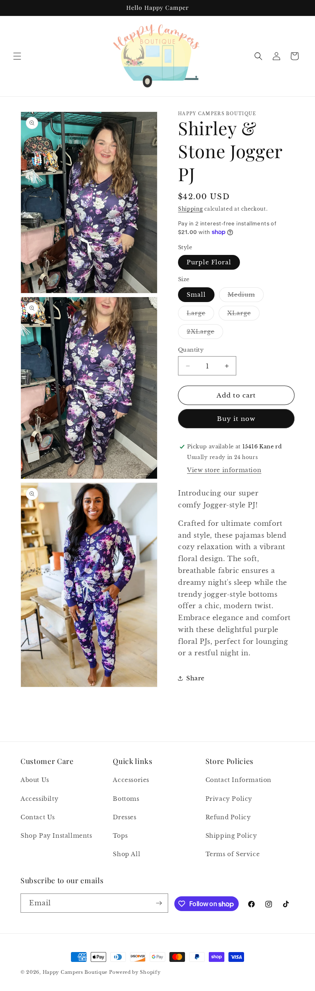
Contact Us (38, 817)
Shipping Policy (231, 835)
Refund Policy (228, 817)
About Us (35, 780)
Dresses (124, 817)
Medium (246, 296)
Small (196, 294)
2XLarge (205, 333)
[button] (17, 56)
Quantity (190, 349)
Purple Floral (209, 262)
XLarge (243, 314)
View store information (224, 470)
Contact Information (238, 780)
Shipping (190, 209)
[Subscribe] (159, 903)
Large (200, 314)
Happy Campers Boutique (75, 972)
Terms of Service (232, 854)
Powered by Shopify (135, 972)
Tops (120, 835)
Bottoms (126, 798)
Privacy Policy (228, 798)
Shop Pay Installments (56, 835)
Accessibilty (39, 798)
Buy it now (236, 419)
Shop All (126, 854)
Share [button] (195, 678)
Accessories (131, 780)
